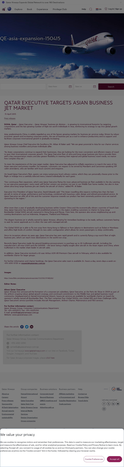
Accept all (114, 459)
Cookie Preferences (94, 459)
